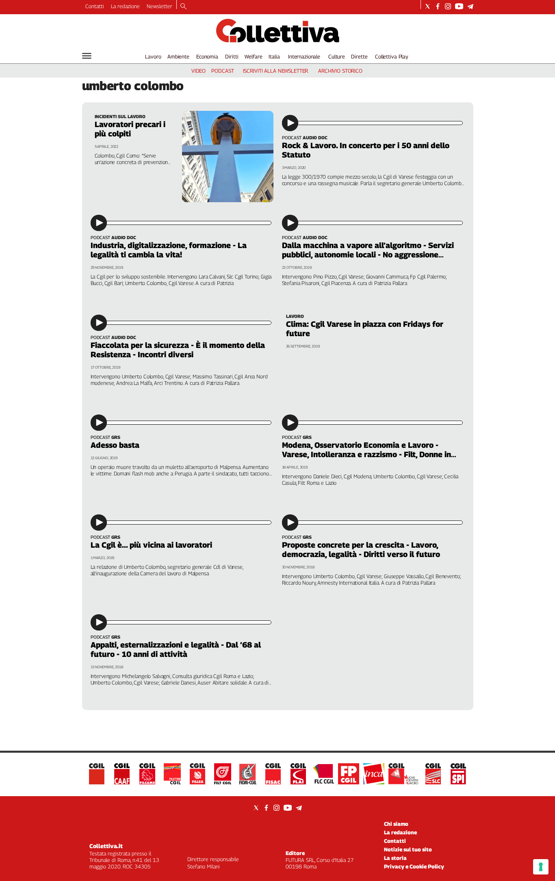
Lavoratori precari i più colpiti (130, 129)
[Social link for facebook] (438, 6)
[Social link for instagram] (448, 6)
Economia (207, 56)
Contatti (94, 6)
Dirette (359, 56)
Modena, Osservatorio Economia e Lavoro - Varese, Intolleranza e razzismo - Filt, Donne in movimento (366, 454)
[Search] (183, 7)
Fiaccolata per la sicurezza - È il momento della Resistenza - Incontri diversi (178, 350)
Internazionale (304, 56)
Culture (336, 56)
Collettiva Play (391, 56)
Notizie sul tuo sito (408, 849)
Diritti (231, 56)
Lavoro (153, 56)
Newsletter (159, 6)
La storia (395, 858)
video (198, 70)
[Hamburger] (86, 55)
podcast (222, 70)
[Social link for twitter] (428, 6)
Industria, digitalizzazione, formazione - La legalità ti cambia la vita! (169, 250)
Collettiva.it (106, 845)
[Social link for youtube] (459, 6)
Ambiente (178, 56)
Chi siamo (396, 824)
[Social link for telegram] (470, 6)
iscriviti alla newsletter (275, 70)
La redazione (125, 6)
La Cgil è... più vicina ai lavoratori (151, 544)
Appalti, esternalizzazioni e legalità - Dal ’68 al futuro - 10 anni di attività (176, 649)
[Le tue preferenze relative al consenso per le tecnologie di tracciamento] (540, 867)
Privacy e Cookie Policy (414, 866)
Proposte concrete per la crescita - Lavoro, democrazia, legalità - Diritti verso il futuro (361, 549)
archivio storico (340, 70)
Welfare (253, 56)
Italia (274, 56)
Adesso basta (115, 444)
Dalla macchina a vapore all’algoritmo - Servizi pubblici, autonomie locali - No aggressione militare (368, 254)
